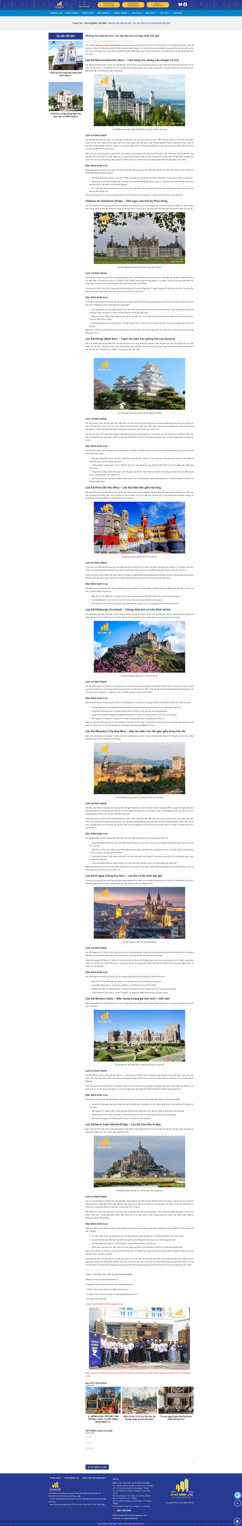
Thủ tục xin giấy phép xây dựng (61, 1499)
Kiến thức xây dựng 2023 (94, 1478)
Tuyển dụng (55, 1478)
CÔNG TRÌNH (120, 13)
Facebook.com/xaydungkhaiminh (125, 1518)
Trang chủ (56, 13)
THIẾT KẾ (87, 13)
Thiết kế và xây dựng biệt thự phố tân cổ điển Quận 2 (65, 115)
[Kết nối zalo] (237, 1495)
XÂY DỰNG (103, 13)
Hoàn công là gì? (98, 1504)
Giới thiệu (72, 13)
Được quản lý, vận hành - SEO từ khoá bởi (121, 1524)
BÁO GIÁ (150, 13)
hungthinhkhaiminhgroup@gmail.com (107, 1304)
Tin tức (164, 13)
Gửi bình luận (98, 1467)
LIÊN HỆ (177, 13)
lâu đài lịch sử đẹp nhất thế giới (106, 45)
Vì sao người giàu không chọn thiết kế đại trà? (176, 1417)
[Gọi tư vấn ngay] (237, 1503)
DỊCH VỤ (137, 13)
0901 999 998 (124, 1510)
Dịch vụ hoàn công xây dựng (60, 1504)
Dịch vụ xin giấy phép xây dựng (86, 1499)
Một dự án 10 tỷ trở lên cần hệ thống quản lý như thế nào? (140, 1417)
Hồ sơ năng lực (72, 1478)
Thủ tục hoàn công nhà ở (81, 1504)
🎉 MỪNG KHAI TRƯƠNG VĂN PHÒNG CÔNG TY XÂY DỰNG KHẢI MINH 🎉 (103, 1419)
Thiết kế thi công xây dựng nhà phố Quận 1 (65, 74)
